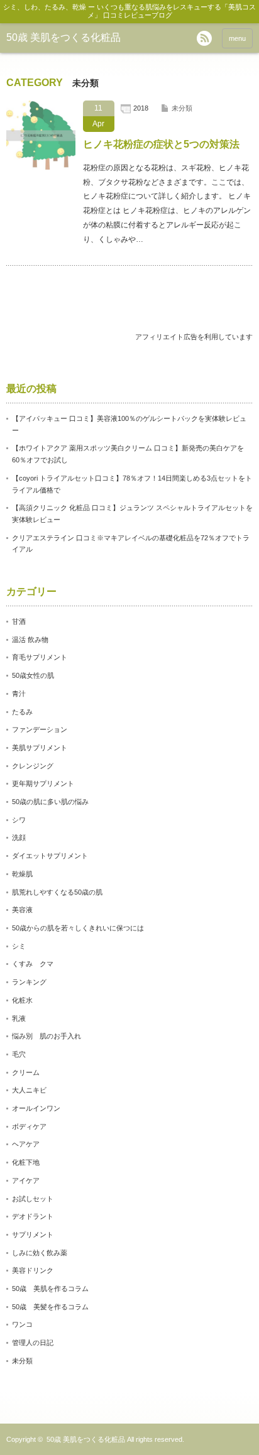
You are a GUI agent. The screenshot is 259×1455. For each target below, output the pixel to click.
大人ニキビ (29, 1090)
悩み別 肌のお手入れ (46, 1036)
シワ (19, 820)
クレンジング (32, 766)
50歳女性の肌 (33, 675)
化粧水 (22, 1000)
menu (237, 38)
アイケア (26, 1180)
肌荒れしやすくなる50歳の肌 (57, 892)
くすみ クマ (32, 963)
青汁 (19, 693)
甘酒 (19, 621)
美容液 (22, 909)
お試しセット (32, 1198)
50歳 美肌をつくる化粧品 (63, 37)
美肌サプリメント (39, 747)
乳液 (19, 1018)
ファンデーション (39, 729)
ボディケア (29, 1126)
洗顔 (19, 837)
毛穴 (19, 1054)
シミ (19, 946)
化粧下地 (26, 1162)
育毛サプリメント (39, 657)
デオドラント (32, 1216)
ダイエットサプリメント (50, 855)
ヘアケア (26, 1144)
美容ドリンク (32, 1270)
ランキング (29, 982)
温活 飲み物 (30, 639)
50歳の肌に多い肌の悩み (50, 801)
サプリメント (32, 1234)
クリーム (26, 1072)
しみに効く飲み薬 (39, 1252)
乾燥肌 (22, 874)
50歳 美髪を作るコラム (50, 1307)
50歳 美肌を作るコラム (50, 1288)
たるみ (22, 712)
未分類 (182, 108)
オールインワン (36, 1108)
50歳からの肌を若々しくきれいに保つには (78, 928)
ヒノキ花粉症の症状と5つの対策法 (161, 144)
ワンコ (22, 1324)
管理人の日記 (32, 1342)
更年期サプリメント (43, 783)
